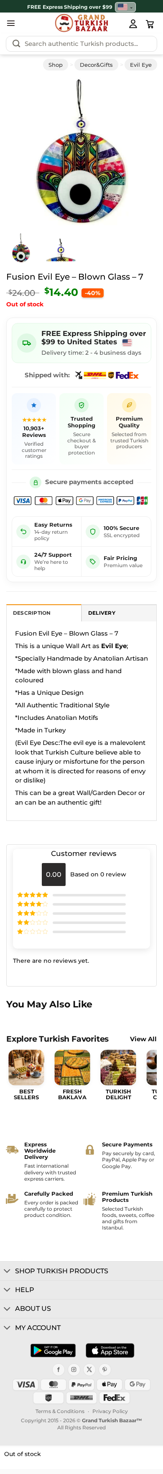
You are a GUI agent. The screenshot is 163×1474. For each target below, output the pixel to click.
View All (143, 1039)
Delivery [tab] (101, 613)
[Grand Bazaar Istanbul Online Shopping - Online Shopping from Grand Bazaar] (82, 23)
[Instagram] (74, 1369)
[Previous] (23, 151)
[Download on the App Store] (110, 1350)
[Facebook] (58, 1369)
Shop (55, 64)
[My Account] (133, 23)
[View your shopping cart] (150, 24)
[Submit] (16, 44)
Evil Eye (141, 64)
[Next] (139, 151)
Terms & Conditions (60, 1411)
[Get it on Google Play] (53, 1350)
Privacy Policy (110, 1411)
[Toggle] (7, 1272)
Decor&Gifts (96, 64)
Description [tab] (32, 613)
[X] (89, 1369)
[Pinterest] (105, 1369)
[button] (10, 23)
